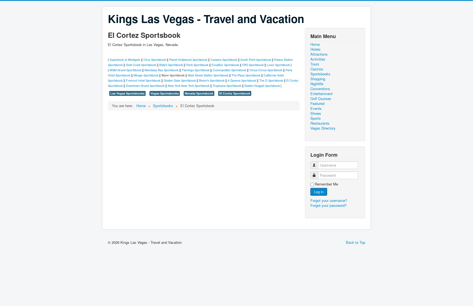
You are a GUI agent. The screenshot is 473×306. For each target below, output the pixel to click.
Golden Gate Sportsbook (180, 80)
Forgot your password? (328, 205)
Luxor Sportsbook (278, 65)
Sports (315, 118)
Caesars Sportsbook (223, 60)
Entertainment (321, 93)
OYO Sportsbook (253, 65)
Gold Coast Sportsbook (141, 65)
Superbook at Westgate (124, 60)
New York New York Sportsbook (188, 86)
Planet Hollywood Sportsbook (188, 60)
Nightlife (316, 83)
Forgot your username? (328, 200)
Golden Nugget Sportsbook (262, 86)
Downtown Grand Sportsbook (145, 86)
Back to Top (355, 242)
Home (315, 44)
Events (316, 108)
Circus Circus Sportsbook (265, 70)
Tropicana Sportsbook (227, 86)
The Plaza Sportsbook (246, 75)
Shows (315, 113)
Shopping (317, 78)
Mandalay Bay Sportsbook (161, 70)
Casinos (316, 69)
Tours (314, 64)
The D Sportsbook (271, 80)
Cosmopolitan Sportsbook (229, 70)
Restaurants (320, 123)
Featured (317, 103)
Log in (319, 191)
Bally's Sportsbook (171, 65)
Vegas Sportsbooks (165, 93)
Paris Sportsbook (197, 65)
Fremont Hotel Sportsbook (143, 80)
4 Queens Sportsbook (242, 80)
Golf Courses (320, 98)
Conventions (320, 88)
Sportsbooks (320, 74)
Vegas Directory (323, 128)
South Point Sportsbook (255, 60)
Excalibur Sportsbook (225, 65)
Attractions (319, 54)
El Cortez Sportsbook (234, 93)
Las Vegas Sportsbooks (127, 93)
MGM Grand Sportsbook (125, 70)
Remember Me (326, 184)
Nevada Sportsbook (199, 93)
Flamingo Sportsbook (195, 70)
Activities (317, 59)
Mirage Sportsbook (146, 75)
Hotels (315, 49)
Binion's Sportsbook (211, 80)
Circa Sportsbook (154, 60)
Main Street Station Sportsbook (208, 75)
